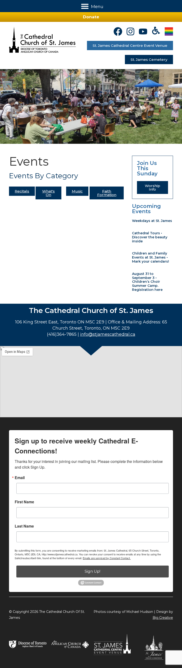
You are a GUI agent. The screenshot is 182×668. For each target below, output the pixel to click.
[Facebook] (118, 31)
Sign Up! (92, 571)
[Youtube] (143, 31)
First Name (24, 502)
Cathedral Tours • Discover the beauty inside (149, 237)
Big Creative (163, 617)
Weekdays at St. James (152, 221)
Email (20, 478)
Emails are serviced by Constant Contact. (107, 558)
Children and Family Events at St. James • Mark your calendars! (150, 257)
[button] (85, 6)
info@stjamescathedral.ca (107, 334)
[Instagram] (130, 31)
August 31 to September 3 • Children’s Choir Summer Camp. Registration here (147, 282)
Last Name (24, 526)
